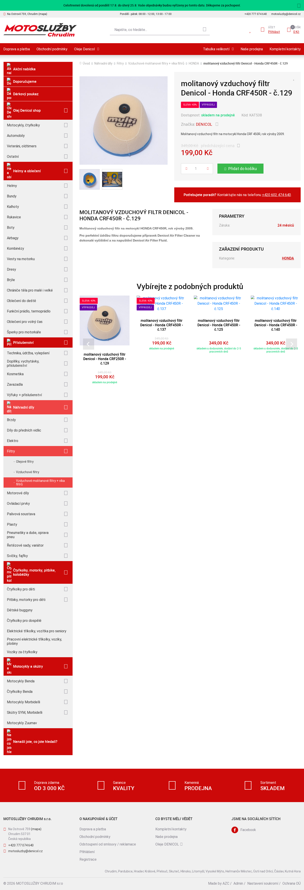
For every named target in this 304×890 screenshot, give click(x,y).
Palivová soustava (21, 514)
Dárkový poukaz (26, 93)
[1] (204, 29)
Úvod (86, 63)
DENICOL (204, 124)
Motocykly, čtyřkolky (23, 125)
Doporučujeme (24, 81)
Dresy (11, 269)
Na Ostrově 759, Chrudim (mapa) (27, 14)
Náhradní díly (23, 407)
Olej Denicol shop (27, 110)
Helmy (12, 186)
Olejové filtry (25, 461)
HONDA (194, 63)
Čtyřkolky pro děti (21, 589)
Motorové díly (18, 493)
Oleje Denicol (84, 49)
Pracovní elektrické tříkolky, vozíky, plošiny (34, 641)
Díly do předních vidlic (24, 430)
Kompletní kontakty (285, 49)
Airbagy (12, 238)
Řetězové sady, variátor (25, 545)
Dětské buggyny (19, 610)
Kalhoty (13, 207)
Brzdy (11, 420)
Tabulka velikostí (216, 49)
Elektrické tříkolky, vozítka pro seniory (36, 631)
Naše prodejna (252, 49)
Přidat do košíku (242, 168)
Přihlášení (87, 852)
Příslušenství (23, 342)
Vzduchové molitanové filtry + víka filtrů (40, 482)
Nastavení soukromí (262, 883)
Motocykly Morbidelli (23, 702)
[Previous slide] (88, 344)
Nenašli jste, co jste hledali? (35, 741)
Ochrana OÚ (291, 883)
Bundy (11, 196)
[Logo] (40, 30)
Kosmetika (15, 374)
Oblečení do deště (21, 301)
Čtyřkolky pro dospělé (24, 620)
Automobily (16, 136)
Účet (271, 27)
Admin (238, 883)
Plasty (12, 524)
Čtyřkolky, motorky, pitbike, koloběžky (34, 572)
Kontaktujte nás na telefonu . (238, 194)
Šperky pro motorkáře (24, 332)
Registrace (88, 859)
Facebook (248, 830)
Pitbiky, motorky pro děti (26, 600)
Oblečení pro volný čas (25, 322)
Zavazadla (15, 384)
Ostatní (13, 156)
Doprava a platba (16, 49)
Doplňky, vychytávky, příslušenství (23, 363)
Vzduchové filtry (27, 472)
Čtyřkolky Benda (19, 691)
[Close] (299, 5)
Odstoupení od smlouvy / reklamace (107, 844)
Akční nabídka (24, 69)
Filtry (11, 451)
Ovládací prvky (18, 503)
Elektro (12, 441)
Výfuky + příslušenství (24, 395)
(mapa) (36, 829)
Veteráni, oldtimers (21, 146)
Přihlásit (274, 32)
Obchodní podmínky (51, 49)
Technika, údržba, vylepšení (28, 353)
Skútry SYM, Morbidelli (24, 712)
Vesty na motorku (21, 259)
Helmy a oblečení (27, 170)
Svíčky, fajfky (17, 556)
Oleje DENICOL (167, 844)
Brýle (11, 280)
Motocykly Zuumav (22, 723)
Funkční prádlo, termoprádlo (29, 311)
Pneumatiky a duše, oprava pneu (28, 535)
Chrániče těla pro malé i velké (30, 290)
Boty (10, 227)
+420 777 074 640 (255, 14)
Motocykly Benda (20, 681)
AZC (226, 883)
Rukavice (14, 217)
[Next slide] (291, 344)
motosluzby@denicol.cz (286, 14)
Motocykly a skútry (28, 666)
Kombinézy (15, 248)
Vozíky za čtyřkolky (22, 652)
